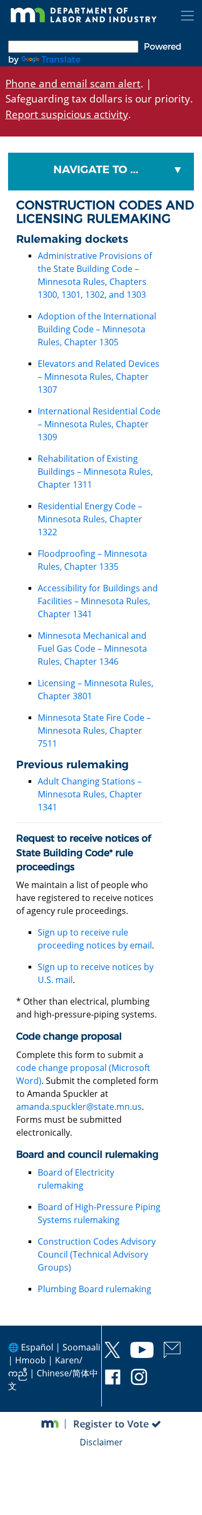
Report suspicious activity (66, 114)
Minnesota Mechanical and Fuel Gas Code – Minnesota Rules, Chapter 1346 (92, 648)
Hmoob (30, 1360)
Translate (60, 59)
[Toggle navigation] (187, 15)
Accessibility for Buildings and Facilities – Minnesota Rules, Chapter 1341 (98, 601)
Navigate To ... (95, 169)
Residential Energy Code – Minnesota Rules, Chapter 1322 (90, 519)
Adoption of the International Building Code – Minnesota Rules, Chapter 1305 (97, 329)
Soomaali (81, 1347)
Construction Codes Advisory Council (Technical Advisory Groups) (97, 1254)
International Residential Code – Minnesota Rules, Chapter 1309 (99, 424)
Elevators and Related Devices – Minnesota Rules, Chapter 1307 (98, 376)
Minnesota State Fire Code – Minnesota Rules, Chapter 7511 (94, 730)
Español (37, 1347)
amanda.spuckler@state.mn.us (79, 1107)
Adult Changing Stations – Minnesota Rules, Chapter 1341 (90, 794)
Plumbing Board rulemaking (94, 1289)
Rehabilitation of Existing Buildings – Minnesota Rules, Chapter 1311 (95, 471)
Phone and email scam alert (73, 83)
